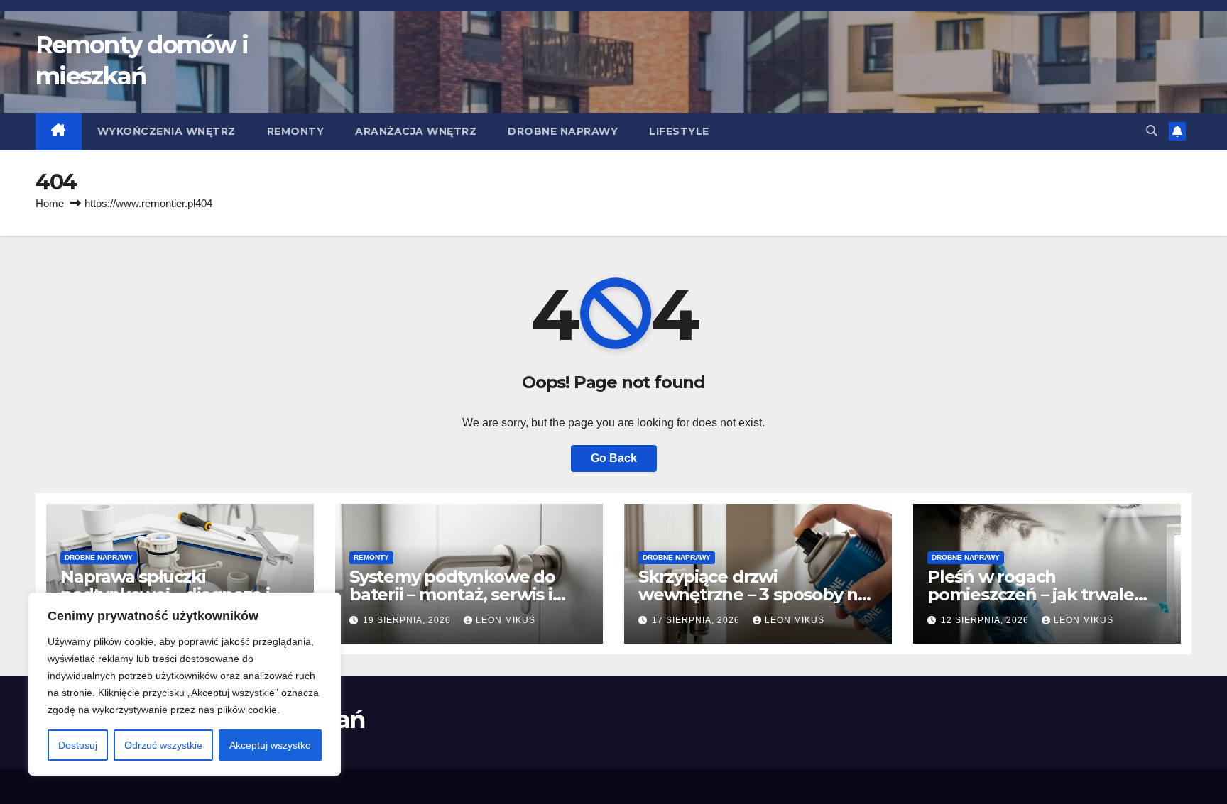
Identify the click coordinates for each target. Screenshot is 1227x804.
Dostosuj (77, 745)
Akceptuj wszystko (270, 745)
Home (50, 203)
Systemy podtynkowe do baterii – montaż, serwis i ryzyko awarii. (452, 594)
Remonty (296, 131)
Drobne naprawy (563, 131)
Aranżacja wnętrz (415, 131)
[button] (1151, 131)
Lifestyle (679, 131)
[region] (184, 684)
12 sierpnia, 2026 (986, 620)
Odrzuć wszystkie (163, 745)
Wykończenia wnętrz (166, 131)
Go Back (614, 458)
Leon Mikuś (505, 620)
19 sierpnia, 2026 (408, 620)
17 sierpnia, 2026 (697, 620)
